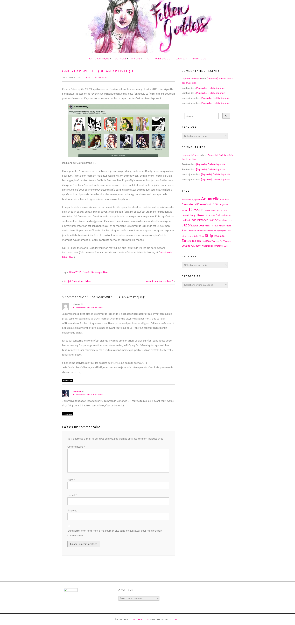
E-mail (72, 495)
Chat (207, 204)
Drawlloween (210, 210)
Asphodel (77, 391)
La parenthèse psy (191, 78)
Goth (218, 215)
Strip (209, 235)
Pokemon (211, 230)
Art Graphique (99, 58)
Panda (186, 230)
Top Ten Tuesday (201, 240)
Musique (214, 226)
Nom (71, 479)
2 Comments (101, 77)
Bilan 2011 (75, 272)
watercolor (207, 245)
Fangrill (194, 215)
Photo (193, 230)
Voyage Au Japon (191, 245)
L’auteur (181, 58)
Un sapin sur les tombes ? (159, 281)
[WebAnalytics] (71, 590)
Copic (214, 204)
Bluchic (174, 619)
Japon (187, 225)
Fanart (185, 215)
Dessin (88, 77)
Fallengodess (141, 619)
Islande (213, 220)
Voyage (227, 241)
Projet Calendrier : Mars (77, 281)
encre (219, 210)
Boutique (199, 58)
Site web (72, 510)
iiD (148, 58)
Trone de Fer (217, 241)
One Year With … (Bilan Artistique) (99, 71)
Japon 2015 (198, 225)
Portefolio (163, 58)
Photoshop (202, 230)
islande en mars (225, 220)
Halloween (226, 215)
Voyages (120, 58)
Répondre (67, 380)
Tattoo (186, 240)
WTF (226, 245)
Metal (207, 225)
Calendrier (187, 204)
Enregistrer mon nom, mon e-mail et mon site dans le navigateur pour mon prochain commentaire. (114, 533)
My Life (136, 58)
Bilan (222, 199)
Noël (228, 225)
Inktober (202, 220)
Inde (193, 219)
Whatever (218, 246)
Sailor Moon (199, 236)
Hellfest (186, 220)
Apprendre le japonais (191, 199)
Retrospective (99, 272)
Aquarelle (210, 198)
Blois (227, 199)
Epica (224, 210)
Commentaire (76, 446)
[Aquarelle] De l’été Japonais (210, 87)
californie (199, 204)
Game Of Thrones (207, 215)
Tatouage (218, 235)
